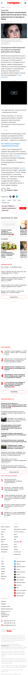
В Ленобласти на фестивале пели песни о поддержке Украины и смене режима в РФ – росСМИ (13, 413)
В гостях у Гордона (19, 531)
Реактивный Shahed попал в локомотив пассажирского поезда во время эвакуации (14, 440)
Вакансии (3, 601)
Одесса (3, 566)
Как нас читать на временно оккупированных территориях (5, 614)
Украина (9, 200)
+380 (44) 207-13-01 (9, 620)
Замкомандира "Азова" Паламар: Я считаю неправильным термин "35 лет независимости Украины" (14, 376)
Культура (3, 539)
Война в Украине (5, 526)
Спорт (2, 536)
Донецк (3, 568)
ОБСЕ (14, 200)
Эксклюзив (17, 541)
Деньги (3, 531)
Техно (2, 541)
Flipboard (18, 585)
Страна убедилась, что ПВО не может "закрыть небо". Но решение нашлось (15, 352)
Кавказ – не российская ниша (11, 267)
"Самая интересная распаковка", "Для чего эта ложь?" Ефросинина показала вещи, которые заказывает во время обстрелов (15, 497)
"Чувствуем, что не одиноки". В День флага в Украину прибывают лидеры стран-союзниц (16, 420)
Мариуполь (4, 576)
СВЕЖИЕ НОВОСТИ (7, 399)
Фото (15, 544)
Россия (3, 200)
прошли (22, 168)
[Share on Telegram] (17, 196)
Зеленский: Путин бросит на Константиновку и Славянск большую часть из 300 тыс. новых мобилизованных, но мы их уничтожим (14, 405)
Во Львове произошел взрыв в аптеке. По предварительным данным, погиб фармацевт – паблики (13, 467)
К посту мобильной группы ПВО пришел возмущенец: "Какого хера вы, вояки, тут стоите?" (13, 279)
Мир (2, 534)
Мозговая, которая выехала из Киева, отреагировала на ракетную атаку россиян (15, 506)
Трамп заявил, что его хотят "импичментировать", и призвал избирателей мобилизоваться (13, 460)
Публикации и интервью (20, 529)
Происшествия (5, 546)
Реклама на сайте (5, 606)
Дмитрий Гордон (20, 561)
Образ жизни (4, 544)
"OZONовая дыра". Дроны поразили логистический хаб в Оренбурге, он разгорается (16, 447)
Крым (19, 200)
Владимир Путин (5, 202)
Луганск (3, 578)
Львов (2, 563)
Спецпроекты (17, 554)
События (8, 7)
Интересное (4, 551)
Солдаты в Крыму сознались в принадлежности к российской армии (6, 232)
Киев (2, 561)
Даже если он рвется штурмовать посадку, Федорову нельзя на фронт (13, 285)
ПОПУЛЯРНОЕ (5, 347)
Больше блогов (14, 297)
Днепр (2, 573)
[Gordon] (13, 3)
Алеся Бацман (20, 579)
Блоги (15, 534)
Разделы (16, 523)
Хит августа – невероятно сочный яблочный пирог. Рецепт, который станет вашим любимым (13, 489)
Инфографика (4, 549)
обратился (17, 156)
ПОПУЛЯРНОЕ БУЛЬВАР (9, 475)
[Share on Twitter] (13, 196)
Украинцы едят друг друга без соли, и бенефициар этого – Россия (13, 272)
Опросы (16, 549)
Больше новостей (13, 472)
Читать (23, 208)
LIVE (15, 539)
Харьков (3, 571)
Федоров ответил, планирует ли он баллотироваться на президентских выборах (14, 368)
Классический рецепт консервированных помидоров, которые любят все (13, 481)
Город (2, 558)
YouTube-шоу (17, 551)
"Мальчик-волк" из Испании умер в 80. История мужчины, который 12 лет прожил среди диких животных (15, 360)
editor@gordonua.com (10, 625)
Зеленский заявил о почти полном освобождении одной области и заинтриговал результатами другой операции (11, 427)
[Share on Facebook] (10, 196)
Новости (3, 523)
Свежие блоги (6, 264)
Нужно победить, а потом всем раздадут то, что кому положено (12, 291)
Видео (15, 546)
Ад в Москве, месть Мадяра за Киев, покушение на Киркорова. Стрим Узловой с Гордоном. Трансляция (14, 384)
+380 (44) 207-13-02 (9, 623)
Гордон (3, 7)
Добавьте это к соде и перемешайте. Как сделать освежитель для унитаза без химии (14, 514)
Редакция (3, 603)
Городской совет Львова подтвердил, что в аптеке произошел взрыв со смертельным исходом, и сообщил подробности (13, 454)
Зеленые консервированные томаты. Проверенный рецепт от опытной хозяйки (7, 254)
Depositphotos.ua (5, 645)
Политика (3, 529)
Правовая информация (7, 608)
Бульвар (4, 239)
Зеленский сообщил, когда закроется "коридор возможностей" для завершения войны (13, 435)
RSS (17, 587)
